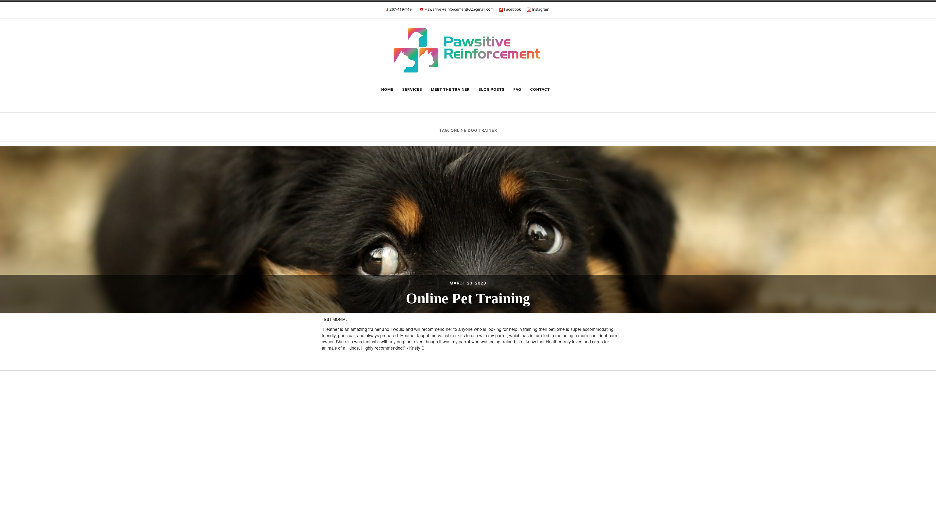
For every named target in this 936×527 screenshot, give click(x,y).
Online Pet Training (468, 298)
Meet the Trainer (450, 89)
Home (387, 89)
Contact (540, 89)
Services (412, 89)
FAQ (517, 89)
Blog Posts (491, 89)
